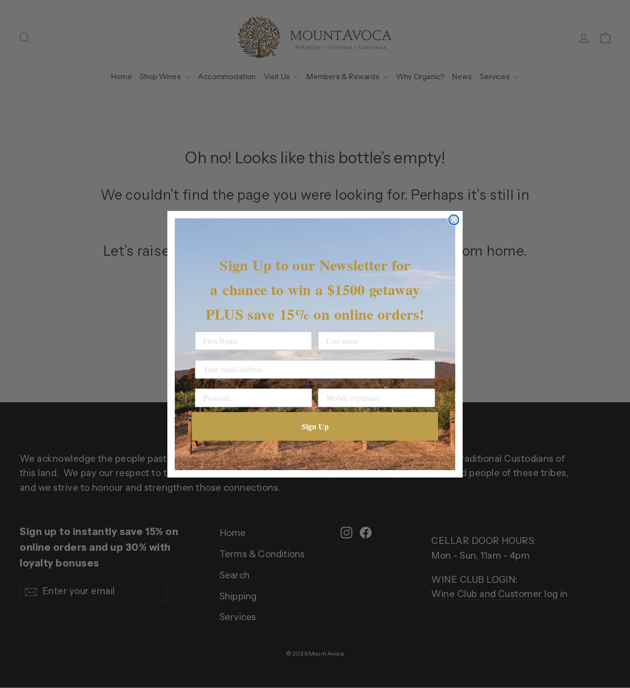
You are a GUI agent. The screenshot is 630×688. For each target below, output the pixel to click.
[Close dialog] (454, 220)
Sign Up (315, 426)
